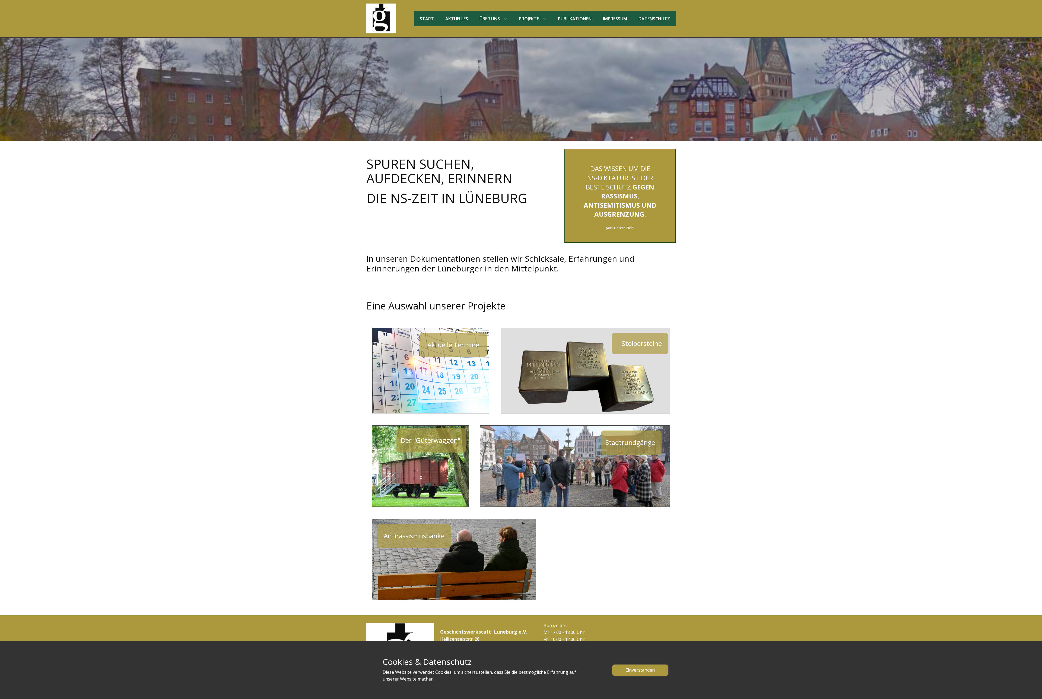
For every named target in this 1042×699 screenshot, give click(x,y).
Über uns (489, 19)
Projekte (529, 19)
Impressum (615, 19)
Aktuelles (456, 19)
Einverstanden (640, 670)
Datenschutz (654, 19)
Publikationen (575, 19)
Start (427, 19)
